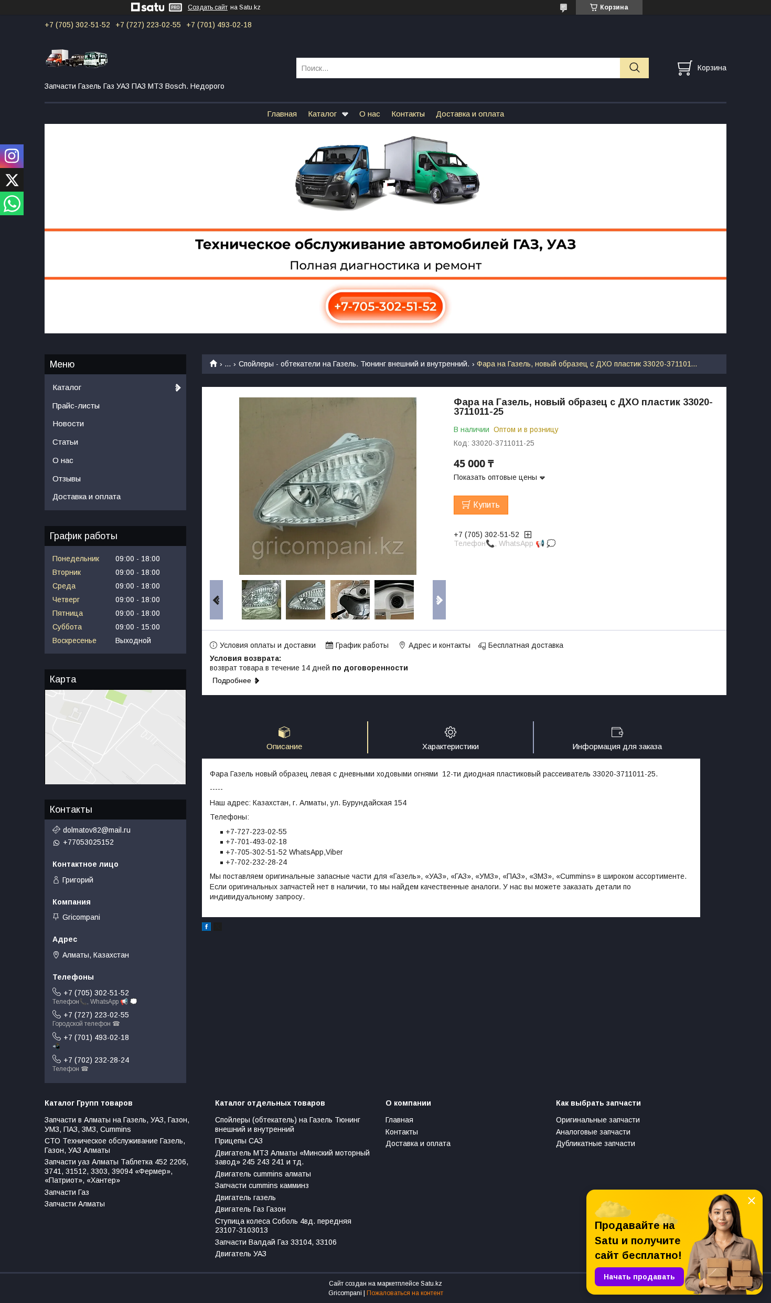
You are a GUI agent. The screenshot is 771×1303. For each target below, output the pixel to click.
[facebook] (206, 928)
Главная (282, 113)
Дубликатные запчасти (595, 1143)
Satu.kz (431, 1283)
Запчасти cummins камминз (262, 1185)
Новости (68, 423)
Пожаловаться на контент (405, 1293)
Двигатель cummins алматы (263, 1174)
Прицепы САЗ (239, 1141)
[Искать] (634, 68)
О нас (369, 113)
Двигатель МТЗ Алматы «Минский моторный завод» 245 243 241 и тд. (292, 1158)
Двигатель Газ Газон (250, 1209)
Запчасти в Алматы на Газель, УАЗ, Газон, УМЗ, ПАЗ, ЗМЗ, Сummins (117, 1124)
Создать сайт (208, 7)
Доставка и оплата (470, 113)
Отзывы (66, 478)
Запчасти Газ (67, 1192)
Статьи (65, 441)
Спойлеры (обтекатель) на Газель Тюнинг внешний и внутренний (287, 1124)
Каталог (322, 113)
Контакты (408, 113)
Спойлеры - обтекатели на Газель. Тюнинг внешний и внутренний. (354, 364)
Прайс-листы (76, 405)
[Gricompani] (164, 58)
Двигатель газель (245, 1197)
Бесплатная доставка (525, 645)
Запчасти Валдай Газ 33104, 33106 (276, 1242)
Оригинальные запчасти (598, 1120)
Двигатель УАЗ (240, 1253)
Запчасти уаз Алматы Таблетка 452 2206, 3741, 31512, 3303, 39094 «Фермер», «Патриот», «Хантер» (116, 1171)
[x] (217, 928)
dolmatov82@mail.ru (97, 830)
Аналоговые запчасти (593, 1132)
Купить (486, 504)
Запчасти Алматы (75, 1204)
